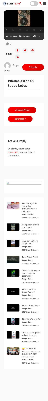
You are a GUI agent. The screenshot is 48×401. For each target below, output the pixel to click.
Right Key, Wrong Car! (31, 319)
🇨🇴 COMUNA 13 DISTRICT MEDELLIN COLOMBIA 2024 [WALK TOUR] (31, 352)
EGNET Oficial (27, 214)
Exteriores (27, 36)
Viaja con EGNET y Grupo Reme (30, 242)
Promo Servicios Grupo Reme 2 (29, 290)
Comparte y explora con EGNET (30, 226)
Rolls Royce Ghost (30, 257)
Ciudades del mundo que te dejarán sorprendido (31, 273)
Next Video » (20, 119)
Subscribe (33, 67)
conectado (13, 152)
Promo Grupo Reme (31, 305)
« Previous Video (22, 110)
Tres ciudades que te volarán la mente (31, 333)
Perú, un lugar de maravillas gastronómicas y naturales (29, 207)
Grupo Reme (27, 230)
